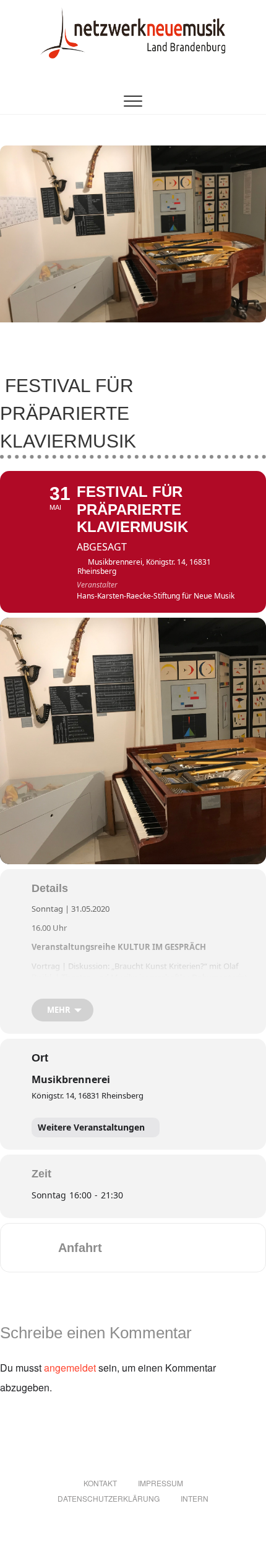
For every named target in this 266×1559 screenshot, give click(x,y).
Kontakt (100, 1483)
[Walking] (191, 1247)
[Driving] (142, 1247)
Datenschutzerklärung (109, 1498)
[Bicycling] (215, 1247)
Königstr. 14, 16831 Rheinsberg (88, 1095)
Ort (40, 1057)
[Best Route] (118, 1247)
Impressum (160, 1483)
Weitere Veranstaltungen (91, 1127)
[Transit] (167, 1247)
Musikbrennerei (71, 1079)
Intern (194, 1498)
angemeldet (70, 1368)
